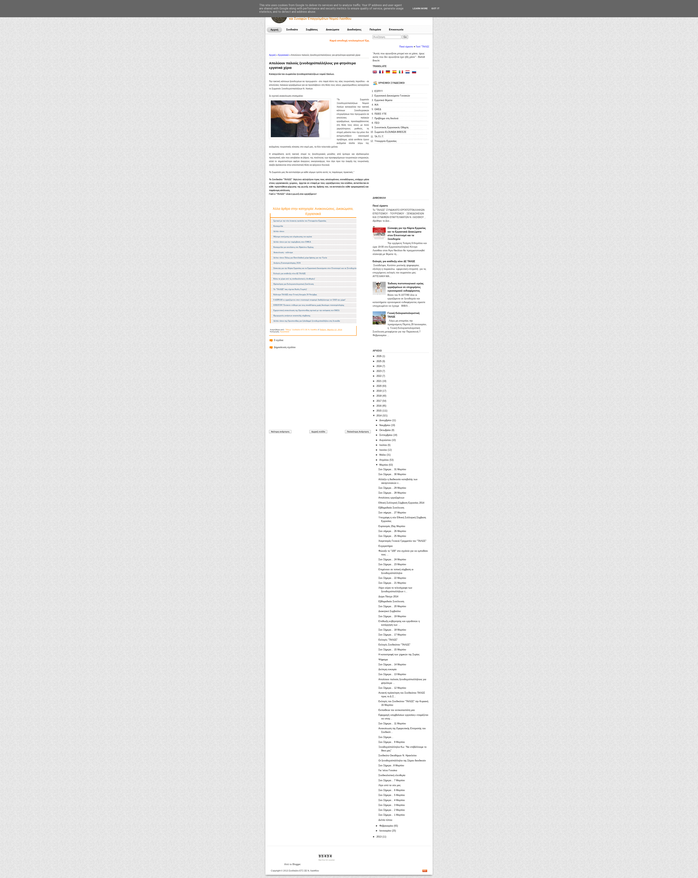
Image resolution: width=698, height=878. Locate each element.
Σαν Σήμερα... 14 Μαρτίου (392, 664)
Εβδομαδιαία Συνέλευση (391, 507)
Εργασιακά (283, 55)
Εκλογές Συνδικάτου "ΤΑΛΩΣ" (394, 644)
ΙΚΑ (376, 104)
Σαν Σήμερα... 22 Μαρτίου (392, 578)
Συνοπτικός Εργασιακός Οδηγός (391, 127)
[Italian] (402, 72)
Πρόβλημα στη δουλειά (386, 118)
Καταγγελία (278, 226)
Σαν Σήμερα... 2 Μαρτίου (391, 810)
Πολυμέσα (375, 29)
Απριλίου (384, 460)
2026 (379, 356)
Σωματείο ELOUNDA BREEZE (390, 132)
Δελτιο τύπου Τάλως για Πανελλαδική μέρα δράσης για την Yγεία (300, 258)
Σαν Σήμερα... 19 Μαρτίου (392, 616)
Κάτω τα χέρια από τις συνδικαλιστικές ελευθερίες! (294, 279)
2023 (379, 371)
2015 (379, 410)
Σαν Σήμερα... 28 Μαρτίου (392, 492)
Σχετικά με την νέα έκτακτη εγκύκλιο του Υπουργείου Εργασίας (299, 221)
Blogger (296, 864)
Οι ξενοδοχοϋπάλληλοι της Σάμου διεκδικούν (402, 760)
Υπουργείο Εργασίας (385, 141)
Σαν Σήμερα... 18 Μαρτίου (392, 629)
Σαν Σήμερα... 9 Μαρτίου (391, 742)
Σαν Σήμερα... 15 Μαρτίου (392, 649)
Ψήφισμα (383, 659)
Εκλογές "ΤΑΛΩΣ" (388, 639)
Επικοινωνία (396, 29)
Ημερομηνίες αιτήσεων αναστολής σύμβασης (291, 315)
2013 (379, 836)
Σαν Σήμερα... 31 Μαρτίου (392, 469)
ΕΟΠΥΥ (378, 91)
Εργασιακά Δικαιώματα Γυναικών (392, 95)
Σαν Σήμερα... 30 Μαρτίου (392, 474)
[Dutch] (408, 72)
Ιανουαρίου (385, 830)
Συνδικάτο (292, 29)
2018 (379, 395)
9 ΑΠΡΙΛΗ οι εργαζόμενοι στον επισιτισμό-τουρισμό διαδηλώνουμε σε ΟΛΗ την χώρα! (309, 300)
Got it (435, 8)
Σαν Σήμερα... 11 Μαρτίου (392, 723)
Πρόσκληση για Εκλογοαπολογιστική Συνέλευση (293, 284)
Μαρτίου (384, 464)
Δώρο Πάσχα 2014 (388, 596)
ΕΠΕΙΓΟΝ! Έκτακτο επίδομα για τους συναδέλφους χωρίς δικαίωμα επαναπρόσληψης (308, 305)
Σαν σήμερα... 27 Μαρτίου (392, 512)
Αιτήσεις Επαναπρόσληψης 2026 (287, 263)
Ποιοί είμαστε (380, 205)
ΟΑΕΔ (377, 109)
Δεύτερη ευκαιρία (387, 669)
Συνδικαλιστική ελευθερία (391, 775)
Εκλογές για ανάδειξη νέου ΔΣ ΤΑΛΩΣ (289, 273)
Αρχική (274, 29)
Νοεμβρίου (385, 425)
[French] (382, 72)
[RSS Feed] (424, 871)
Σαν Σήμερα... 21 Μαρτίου (392, 583)
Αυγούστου (385, 440)
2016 (379, 405)
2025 (379, 361)
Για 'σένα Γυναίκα (387, 770)
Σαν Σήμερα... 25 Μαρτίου (392, 536)
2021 (379, 381)
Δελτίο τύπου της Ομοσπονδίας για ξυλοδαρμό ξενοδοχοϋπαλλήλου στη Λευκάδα (306, 321)
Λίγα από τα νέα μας (389, 785)
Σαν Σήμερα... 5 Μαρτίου (391, 795)
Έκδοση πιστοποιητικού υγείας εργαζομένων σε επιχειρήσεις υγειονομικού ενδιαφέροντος (406, 287)
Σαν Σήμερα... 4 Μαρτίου (391, 800)
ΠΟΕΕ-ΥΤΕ (380, 113)
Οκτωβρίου (385, 430)
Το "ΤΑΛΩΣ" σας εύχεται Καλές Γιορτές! (290, 289)
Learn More (420, 8)
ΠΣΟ (376, 123)
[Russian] (415, 72)
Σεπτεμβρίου (386, 435)
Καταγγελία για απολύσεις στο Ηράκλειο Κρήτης (293, 247)
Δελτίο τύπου (278, 231)
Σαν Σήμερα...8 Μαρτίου (391, 765)
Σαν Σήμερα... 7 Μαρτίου (391, 780)
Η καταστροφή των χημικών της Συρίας (399, 654)
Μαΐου (383, 454)
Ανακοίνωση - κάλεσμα (283, 252)
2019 (379, 390)
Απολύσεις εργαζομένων (391, 497)
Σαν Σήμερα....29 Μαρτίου (392, 488)
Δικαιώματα (332, 29)
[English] (375, 72)
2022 (379, 376)
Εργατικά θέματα (383, 100)
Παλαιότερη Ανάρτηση (358, 432)
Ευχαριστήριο (385, 546)
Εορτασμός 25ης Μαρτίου (391, 526)
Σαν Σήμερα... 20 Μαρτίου (392, 606)
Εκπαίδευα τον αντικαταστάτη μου (396, 710)
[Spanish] (395, 72)
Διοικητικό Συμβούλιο (389, 611)
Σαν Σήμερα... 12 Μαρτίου (392, 688)
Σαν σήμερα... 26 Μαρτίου (392, 531)
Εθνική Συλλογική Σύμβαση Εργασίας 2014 (401, 502)
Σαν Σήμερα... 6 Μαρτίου (391, 790)
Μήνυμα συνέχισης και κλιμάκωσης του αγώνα (292, 236)
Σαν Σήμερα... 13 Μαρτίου (392, 674)
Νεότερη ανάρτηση (280, 432)
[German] (389, 72)
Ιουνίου (383, 450)
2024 (379, 366)
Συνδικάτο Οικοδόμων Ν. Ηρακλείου (397, 755)
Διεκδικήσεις (354, 29)
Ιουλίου (383, 445)
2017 (379, 400)
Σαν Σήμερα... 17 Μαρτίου (392, 634)
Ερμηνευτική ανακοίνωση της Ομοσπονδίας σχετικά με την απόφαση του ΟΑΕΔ (306, 310)
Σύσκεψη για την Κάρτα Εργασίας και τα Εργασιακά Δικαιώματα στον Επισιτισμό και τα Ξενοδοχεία (314, 268)
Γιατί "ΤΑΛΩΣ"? (378, 46)
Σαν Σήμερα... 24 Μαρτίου (392, 559)
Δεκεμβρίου (385, 420)
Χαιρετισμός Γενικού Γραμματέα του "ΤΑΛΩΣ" (402, 541)
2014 (379, 415)
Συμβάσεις (312, 29)
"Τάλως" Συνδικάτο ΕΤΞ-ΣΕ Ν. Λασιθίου (301, 330)
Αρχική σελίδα (318, 432)
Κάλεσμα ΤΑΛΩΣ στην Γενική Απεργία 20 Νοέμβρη (295, 294)
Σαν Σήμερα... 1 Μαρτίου (391, 815)
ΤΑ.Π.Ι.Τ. (379, 136)
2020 (379, 386)
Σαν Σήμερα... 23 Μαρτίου (392, 564)
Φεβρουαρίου (386, 825)
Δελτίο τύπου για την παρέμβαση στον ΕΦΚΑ (292, 242)
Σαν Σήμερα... (385, 737)
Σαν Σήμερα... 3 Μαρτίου (391, 805)
